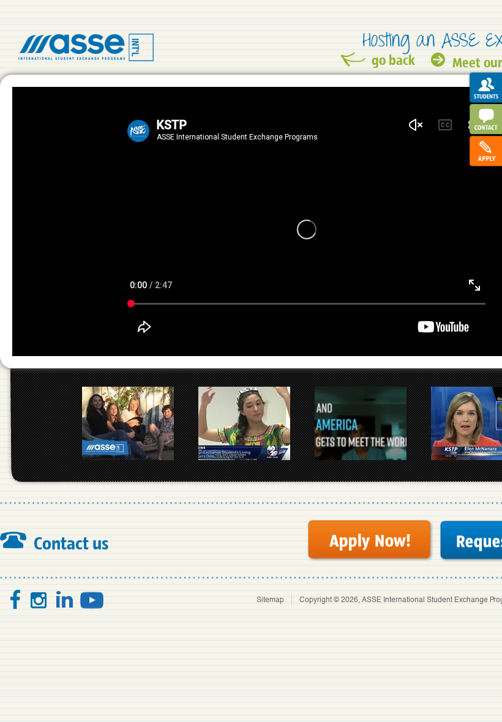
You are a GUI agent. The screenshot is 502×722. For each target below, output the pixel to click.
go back (393, 59)
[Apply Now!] (370, 540)
